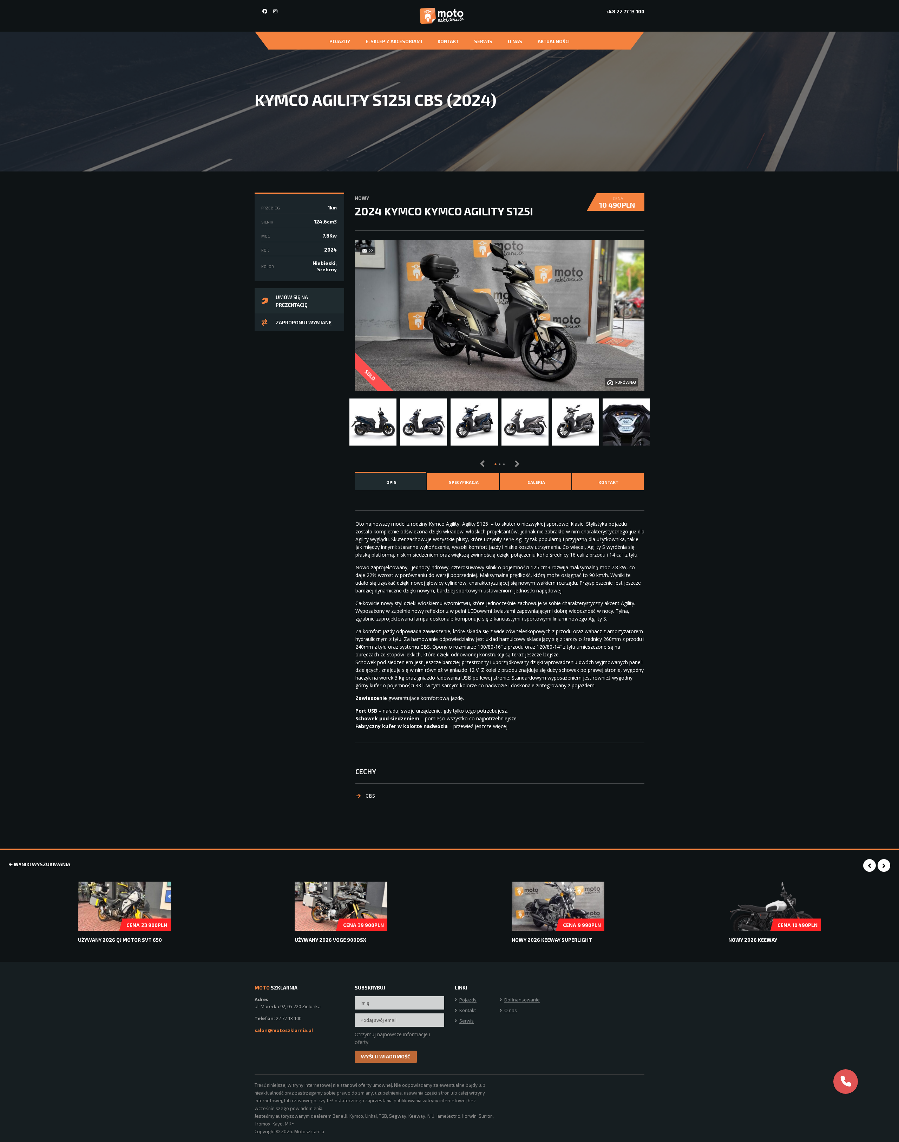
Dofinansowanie (522, 1000)
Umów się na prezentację (292, 301)
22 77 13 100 (288, 1018)
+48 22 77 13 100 (625, 11)
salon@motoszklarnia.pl (284, 1030)
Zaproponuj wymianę (304, 322)
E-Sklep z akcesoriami (394, 41)
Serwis (483, 41)
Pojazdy (339, 41)
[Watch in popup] (372, 422)
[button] (495, 464)
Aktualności (554, 41)
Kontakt (448, 41)
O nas (515, 41)
